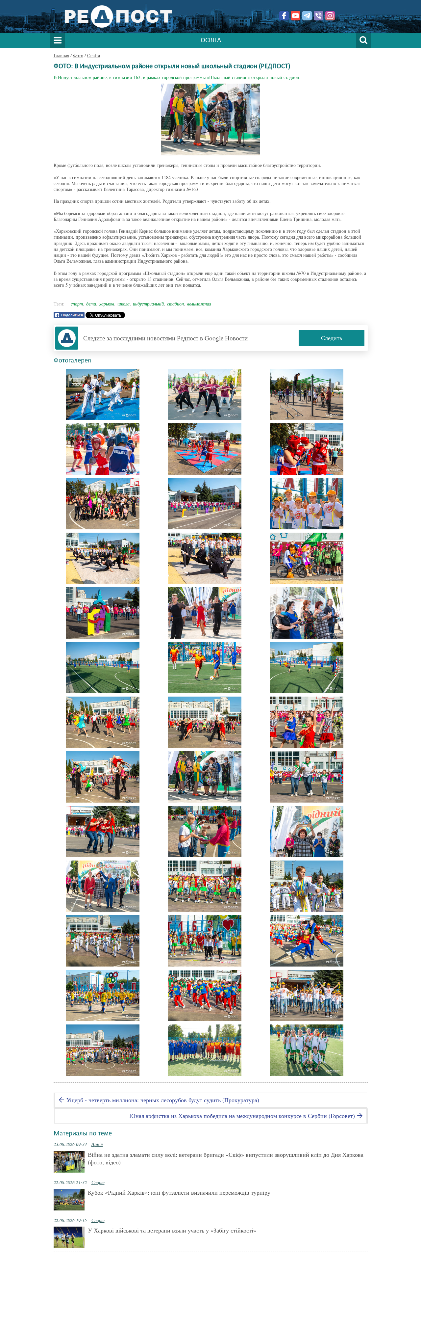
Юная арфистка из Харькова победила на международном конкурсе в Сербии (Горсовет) (243, 1116)
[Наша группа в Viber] (318, 16)
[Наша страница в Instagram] (330, 16)
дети (91, 304)
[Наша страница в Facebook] (284, 16)
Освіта (93, 55)
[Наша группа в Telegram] (307, 16)
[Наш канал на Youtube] (295, 16)
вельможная (199, 304)
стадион (175, 304)
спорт (77, 304)
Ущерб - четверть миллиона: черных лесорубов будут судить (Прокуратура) (162, 1100)
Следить (331, 338)
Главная (61, 55)
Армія (97, 1144)
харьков (106, 304)
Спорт (98, 1182)
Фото (78, 55)
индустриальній (148, 304)
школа (123, 304)
